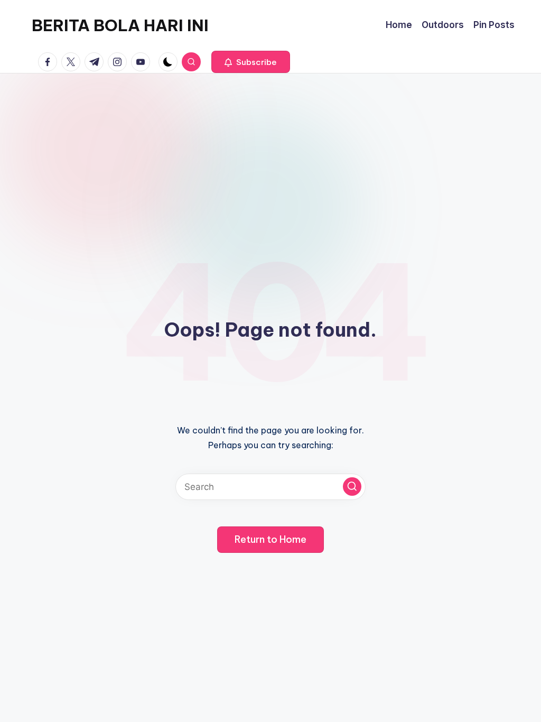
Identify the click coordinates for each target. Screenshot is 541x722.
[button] (250, 62)
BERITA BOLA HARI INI (120, 25)
